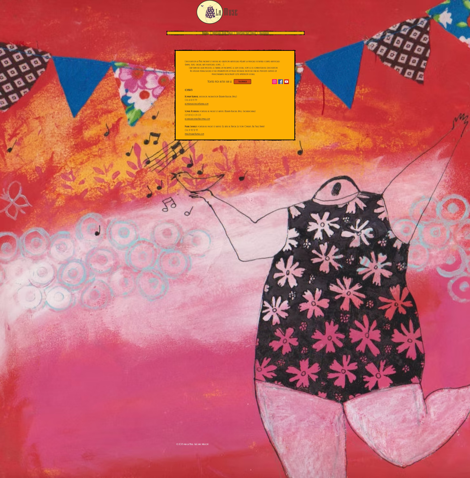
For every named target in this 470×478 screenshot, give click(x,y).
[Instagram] (274, 81)
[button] (222, 33)
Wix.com (205, 444)
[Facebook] (280, 81)
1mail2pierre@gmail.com (194, 134)
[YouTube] (286, 81)
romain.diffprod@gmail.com (196, 104)
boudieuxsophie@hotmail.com (197, 119)
